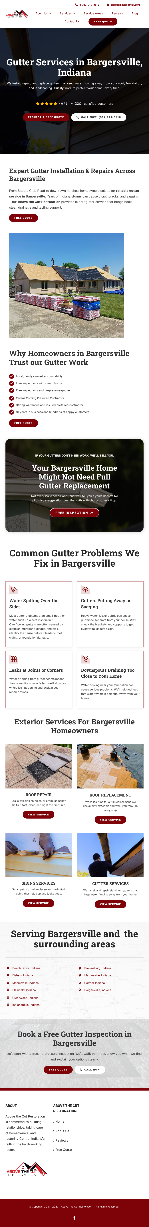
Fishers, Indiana (22, 975)
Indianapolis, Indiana (26, 1005)
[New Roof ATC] (110, 746)
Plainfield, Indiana (24, 990)
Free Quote (63, 1150)
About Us (62, 1131)
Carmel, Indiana (94, 983)
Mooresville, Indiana (25, 983)
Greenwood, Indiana (25, 998)
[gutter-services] (110, 834)
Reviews (61, 1140)
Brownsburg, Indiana (98, 968)
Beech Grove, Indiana (26, 968)
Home (59, 1121)
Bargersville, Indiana (97, 990)
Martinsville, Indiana (97, 975)
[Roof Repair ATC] (38, 746)
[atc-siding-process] (38, 834)
